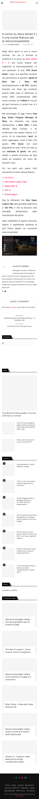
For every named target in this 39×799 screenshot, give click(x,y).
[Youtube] (22, 778)
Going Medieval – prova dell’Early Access (25, 465)
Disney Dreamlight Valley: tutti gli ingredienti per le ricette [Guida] (17, 622)
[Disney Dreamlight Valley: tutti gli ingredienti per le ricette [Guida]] (19, 615)
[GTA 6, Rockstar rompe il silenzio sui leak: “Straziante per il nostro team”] (8, 571)
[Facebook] (13, 778)
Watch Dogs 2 (11, 194)
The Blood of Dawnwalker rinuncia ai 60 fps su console (19, 414)
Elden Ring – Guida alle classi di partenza (19, 705)
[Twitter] (16, 778)
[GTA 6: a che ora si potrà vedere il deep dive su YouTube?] (8, 486)
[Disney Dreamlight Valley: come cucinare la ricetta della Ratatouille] (19, 724)
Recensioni (29, 785)
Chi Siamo (31, 791)
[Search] (37, 3)
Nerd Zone (20, 791)
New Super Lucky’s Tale (16, 182)
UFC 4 (7, 190)
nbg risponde (9, 791)
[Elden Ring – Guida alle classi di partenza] (19, 697)
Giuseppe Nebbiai (13, 44)
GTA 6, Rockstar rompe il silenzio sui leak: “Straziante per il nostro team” (26, 569)
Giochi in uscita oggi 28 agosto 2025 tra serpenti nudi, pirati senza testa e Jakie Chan (26, 426)
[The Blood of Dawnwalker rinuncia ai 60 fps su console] (19, 393)
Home (7, 785)
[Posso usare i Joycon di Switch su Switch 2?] (8, 445)
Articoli (21, 785)
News (14, 785)
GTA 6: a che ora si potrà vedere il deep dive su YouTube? (26, 483)
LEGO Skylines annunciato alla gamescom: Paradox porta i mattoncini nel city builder (27, 518)
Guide (32, 788)
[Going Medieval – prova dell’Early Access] (8, 469)
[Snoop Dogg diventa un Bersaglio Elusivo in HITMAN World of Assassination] (8, 503)
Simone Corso (20, 796)
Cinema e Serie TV (12, 788)
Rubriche (24, 788)
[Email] (25, 778)
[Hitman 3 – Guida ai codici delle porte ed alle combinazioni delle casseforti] (19, 752)
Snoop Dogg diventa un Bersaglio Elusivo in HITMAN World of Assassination (25, 501)
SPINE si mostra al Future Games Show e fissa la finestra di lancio (26, 551)
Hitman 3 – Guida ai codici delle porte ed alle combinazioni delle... (17, 759)
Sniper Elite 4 (11, 186)
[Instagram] (19, 778)
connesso (14, 307)
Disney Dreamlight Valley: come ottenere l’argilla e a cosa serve (18, 677)
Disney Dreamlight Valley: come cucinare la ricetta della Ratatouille (17, 732)
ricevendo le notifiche (9, 590)
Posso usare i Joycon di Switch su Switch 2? (25, 441)
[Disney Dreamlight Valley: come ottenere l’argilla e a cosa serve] (19, 670)
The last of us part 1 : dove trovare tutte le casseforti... (18, 650)
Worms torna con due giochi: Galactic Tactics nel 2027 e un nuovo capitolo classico (27, 535)
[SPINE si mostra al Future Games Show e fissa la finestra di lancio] (8, 554)
